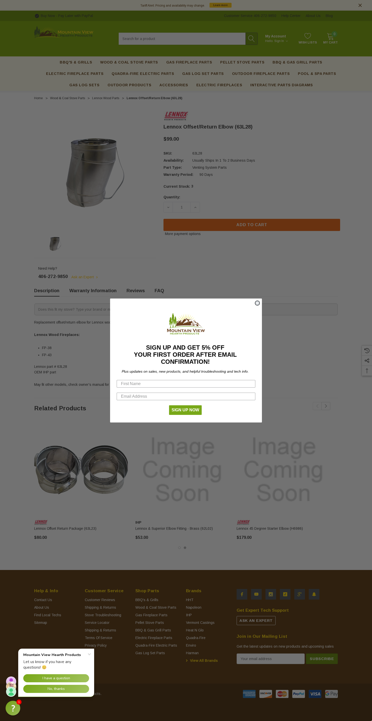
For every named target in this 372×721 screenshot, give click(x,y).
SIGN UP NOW (185, 410)
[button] (13, 708)
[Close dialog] (257, 303)
